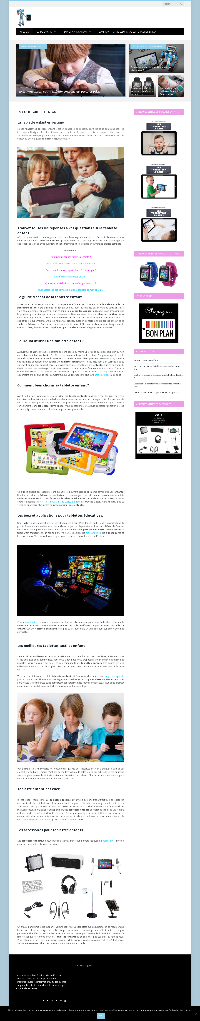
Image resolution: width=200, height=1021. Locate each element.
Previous (21, 68)
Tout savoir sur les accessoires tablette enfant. (142, 91)
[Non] (196, 1013)
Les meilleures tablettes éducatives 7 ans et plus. (171, 91)
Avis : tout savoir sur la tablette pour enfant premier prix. (59, 91)
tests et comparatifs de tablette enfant (60, 501)
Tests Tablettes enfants (33, 46)
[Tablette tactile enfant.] (25, 17)
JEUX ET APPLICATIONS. (75, 31)
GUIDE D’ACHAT (44, 31)
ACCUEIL (24, 31)
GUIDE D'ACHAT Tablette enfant (148, 46)
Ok (100, 1015)
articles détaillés (103, 374)
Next (119, 68)
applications (32, 622)
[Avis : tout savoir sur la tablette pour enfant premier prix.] (70, 70)
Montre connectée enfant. (146, 360)
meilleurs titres (93, 532)
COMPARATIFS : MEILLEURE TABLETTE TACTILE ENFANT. (128, 31)
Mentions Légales (83, 965)
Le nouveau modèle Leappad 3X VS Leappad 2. (156, 392)
